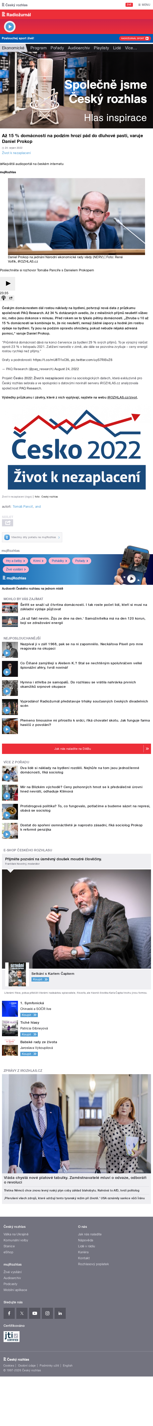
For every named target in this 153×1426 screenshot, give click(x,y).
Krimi (36, 561)
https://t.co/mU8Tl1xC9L (51, 360)
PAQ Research (30, 388)
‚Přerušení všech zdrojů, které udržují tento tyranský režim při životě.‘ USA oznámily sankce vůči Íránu (74, 1198)
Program (38, 48)
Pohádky (58, 561)
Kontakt (84, 1258)
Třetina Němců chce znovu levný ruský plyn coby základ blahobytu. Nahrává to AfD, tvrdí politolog (71, 1190)
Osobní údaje (27, 1365)
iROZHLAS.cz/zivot (122, 397)
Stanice (9, 1246)
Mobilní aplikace (15, 1290)
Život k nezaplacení (16, 153)
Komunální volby (16, 1240)
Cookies (8, 1365)
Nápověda (85, 1240)
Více (131, 48)
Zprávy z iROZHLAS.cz (23, 1071)
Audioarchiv (79, 48)
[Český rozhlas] (14, 5)
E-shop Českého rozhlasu (28, 850)
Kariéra (83, 1252)
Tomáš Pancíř (23, 506)
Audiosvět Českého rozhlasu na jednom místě (32, 588)
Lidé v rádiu (86, 1246)
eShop (8, 1252)
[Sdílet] (10, 298)
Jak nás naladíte (90, 1234)
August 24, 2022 (66, 369)
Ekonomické (13, 48)
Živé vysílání (14, 569)
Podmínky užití (49, 1365)
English (68, 1365)
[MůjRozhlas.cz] (8, 173)
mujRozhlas (11, 551)
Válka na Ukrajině (16, 1234)
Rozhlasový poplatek (93, 1264)
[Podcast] (3, 298)
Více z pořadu (16, 762)
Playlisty (101, 48)
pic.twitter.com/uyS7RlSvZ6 (91, 360)
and (38, 506)
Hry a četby (14, 561)
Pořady (57, 48)
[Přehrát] (7, 284)
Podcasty (11, 1284)
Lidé (117, 48)
